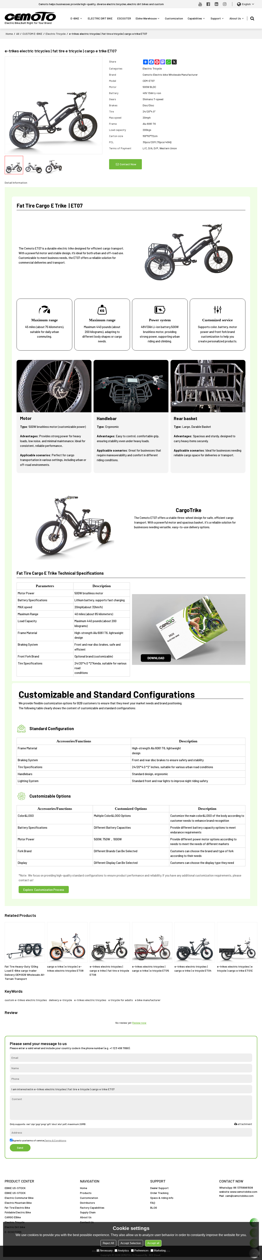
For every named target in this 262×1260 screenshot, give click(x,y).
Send (20, 1147)
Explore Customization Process (43, 889)
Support (216, 18)
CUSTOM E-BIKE (32, 33)
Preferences (141, 1250)
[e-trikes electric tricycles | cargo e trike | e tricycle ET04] (194, 942)
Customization (174, 18)
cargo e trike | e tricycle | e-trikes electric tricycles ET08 (65, 968)
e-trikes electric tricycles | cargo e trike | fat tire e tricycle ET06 (109, 970)
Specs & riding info (161, 1197)
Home (9, 33)
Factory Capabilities (92, 1207)
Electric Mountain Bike (18, 1202)
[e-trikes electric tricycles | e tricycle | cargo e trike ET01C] (237, 942)
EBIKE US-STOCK (15, 1188)
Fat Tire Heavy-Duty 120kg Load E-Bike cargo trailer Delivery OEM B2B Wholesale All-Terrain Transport (25, 972)
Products (85, 1193)
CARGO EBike (13, 1217)
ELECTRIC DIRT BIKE (100, 18)
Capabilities (195, 18)
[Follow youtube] (200, 4)
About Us (235, 18)
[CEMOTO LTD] (30, 16)
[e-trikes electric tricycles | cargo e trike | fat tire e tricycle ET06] (110, 942)
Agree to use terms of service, (39, 1140)
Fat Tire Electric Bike (17, 1207)
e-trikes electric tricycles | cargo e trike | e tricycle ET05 (150, 968)
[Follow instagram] (225, 4)
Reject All (108, 1243)
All (17, 33)
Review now (139, 1022)
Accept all (153, 1243)
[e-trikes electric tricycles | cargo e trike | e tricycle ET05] (152, 942)
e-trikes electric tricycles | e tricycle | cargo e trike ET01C (235, 968)
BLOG (153, 1207)
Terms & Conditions (55, 1140)
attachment (245, 1124)
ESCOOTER (124, 18)
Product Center (19, 1181)
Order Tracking (159, 1193)
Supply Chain (88, 1212)
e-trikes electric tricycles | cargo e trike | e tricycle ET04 (192, 968)
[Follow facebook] (208, 4)
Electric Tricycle (56, 33)
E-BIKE (75, 18)
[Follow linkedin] (216, 4)
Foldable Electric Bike (18, 1212)
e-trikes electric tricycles (90, 1000)
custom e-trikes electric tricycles (26, 1000)
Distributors (87, 1202)
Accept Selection (131, 1243)
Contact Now (128, 164)
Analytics (123, 1250)
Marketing (160, 1250)
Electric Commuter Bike (19, 1197)
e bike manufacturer (147, 1000)
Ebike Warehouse (146, 18)
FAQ (152, 1202)
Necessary (106, 1250)
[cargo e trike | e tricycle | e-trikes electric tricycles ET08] (67, 942)
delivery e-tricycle (60, 1000)
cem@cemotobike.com (239, 1195)
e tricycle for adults (120, 1000)
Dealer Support (159, 1188)
